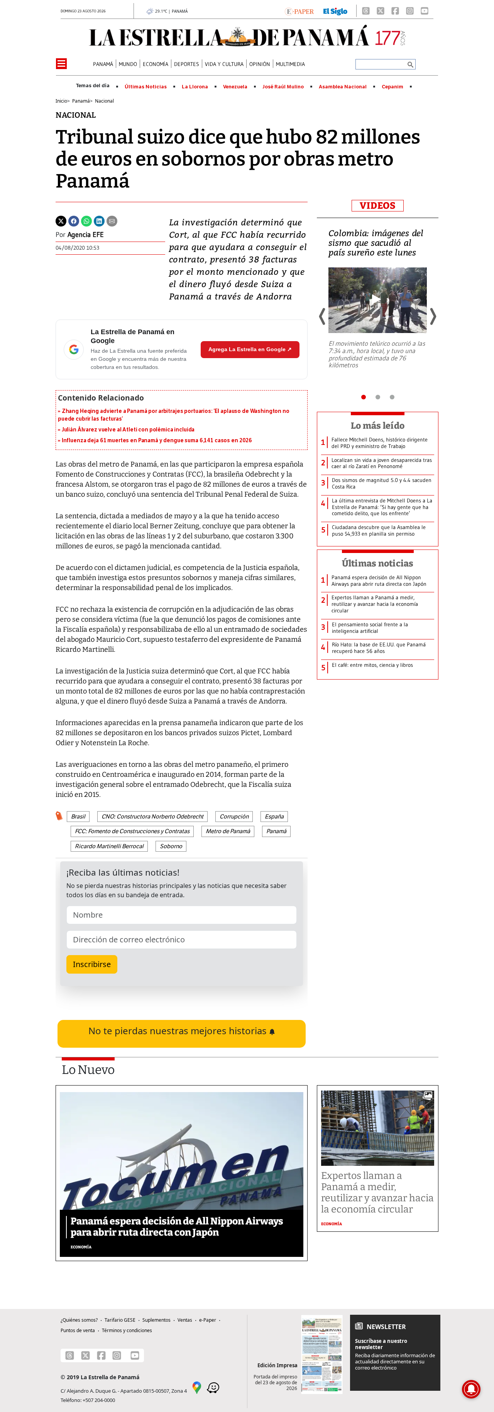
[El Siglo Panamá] (335, 11)
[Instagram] (410, 11)
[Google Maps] (197, 1387)
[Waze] (213, 1387)
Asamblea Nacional (343, 87)
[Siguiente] (432, 316)
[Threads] (366, 11)
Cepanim (392, 87)
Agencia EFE (86, 234)
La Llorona (195, 87)
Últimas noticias (378, 563)
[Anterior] (322, 316)
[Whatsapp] (86, 220)
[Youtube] (424, 11)
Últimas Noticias (146, 87)
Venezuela (235, 87)
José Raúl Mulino (283, 87)
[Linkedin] (99, 220)
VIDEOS (378, 205)
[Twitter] (61, 220)
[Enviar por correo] (112, 220)
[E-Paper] (299, 11)
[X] (380, 11)
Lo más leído (377, 425)
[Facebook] (395, 11)
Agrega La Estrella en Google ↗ (250, 349)
